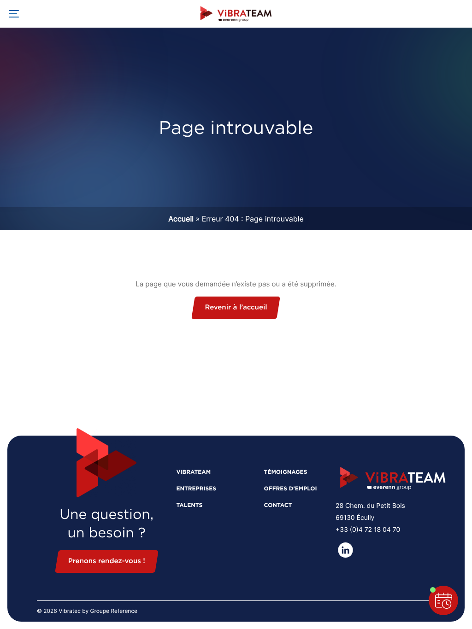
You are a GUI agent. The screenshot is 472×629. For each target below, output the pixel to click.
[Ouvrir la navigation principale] (14, 14)
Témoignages (285, 472)
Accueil (181, 218)
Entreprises (196, 489)
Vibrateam (193, 472)
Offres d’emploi (290, 489)
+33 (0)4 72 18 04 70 (368, 530)
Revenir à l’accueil (236, 307)
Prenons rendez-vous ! (106, 561)
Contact (278, 505)
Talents (189, 505)
